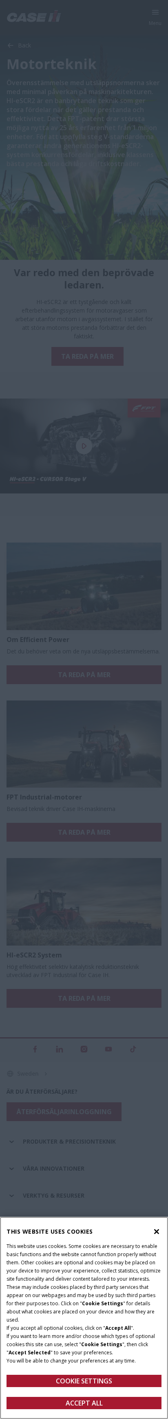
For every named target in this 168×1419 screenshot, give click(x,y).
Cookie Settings (84, 1380)
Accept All (84, 1403)
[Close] (156, 1232)
